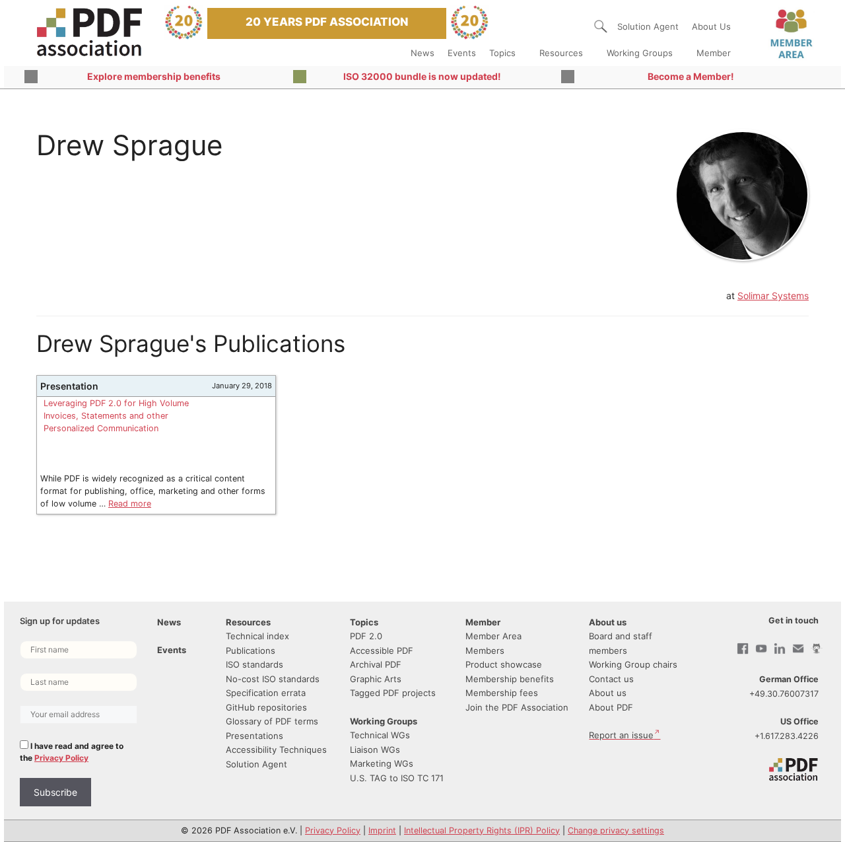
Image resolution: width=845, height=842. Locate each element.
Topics (502, 53)
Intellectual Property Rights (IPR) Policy (482, 830)
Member (713, 53)
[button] (601, 26)
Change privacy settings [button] (616, 830)
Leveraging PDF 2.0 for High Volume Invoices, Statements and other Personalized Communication (116, 415)
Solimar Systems (773, 295)
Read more (129, 504)
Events (462, 53)
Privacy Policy (61, 758)
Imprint (382, 830)
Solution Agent (648, 26)
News (422, 53)
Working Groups (640, 53)
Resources (561, 53)
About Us (711, 26)
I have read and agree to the (71, 752)
